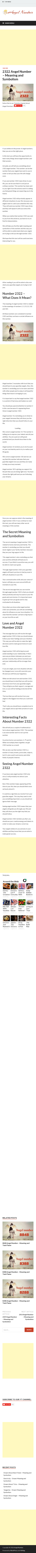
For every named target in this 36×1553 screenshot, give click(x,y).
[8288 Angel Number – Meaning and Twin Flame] (18, 1299)
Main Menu (9, 23)
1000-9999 (5, 68)
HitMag (22, 1550)
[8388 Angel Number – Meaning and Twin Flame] (18, 1270)
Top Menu (7, 1)
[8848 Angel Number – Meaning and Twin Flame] (18, 1241)
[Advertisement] (18, 47)
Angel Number (18, 1547)
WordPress (13, 1550)
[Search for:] (18, 1330)
